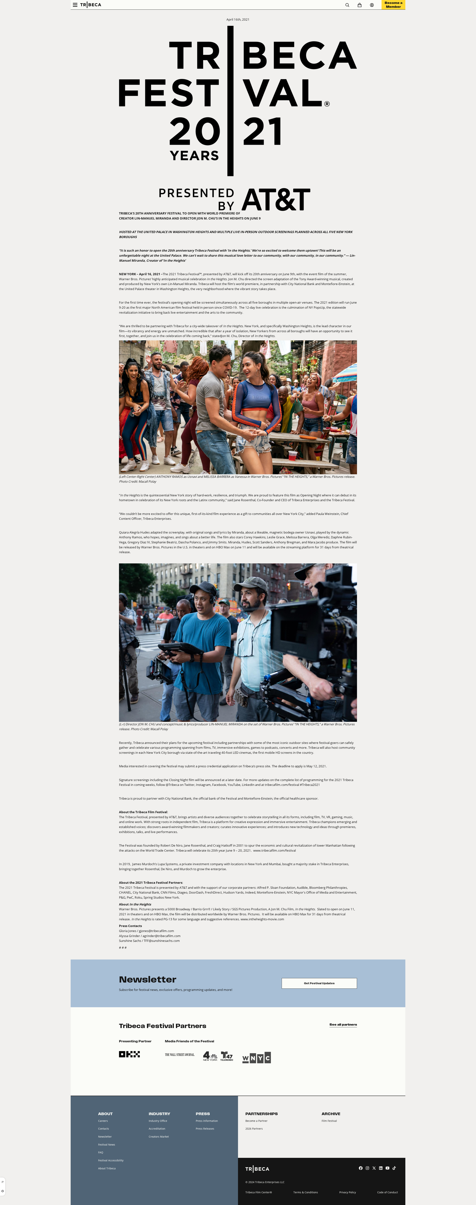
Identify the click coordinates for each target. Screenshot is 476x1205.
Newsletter (105, 1136)
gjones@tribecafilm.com (156, 931)
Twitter (189, 785)
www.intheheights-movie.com (262, 919)
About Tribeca (107, 1168)
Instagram (203, 785)
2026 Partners (254, 1128)
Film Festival (329, 1121)
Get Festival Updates (319, 983)
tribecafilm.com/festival (282, 785)
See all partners (343, 1024)
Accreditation (157, 1128)
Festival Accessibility (110, 1160)
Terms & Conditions (305, 1192)
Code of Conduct (387, 1192)
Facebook (218, 785)
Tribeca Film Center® (258, 1192)
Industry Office (158, 1121)
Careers (103, 1121)
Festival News (106, 1144)
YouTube (233, 785)
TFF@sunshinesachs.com (162, 941)
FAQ (100, 1152)
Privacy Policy (347, 1192)
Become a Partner (256, 1121)
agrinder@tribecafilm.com (162, 936)
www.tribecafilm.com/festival (274, 850)
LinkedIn (247, 785)
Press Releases (205, 1128)
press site (263, 766)
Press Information (207, 1121)
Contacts (103, 1128)
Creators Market (159, 1136)
